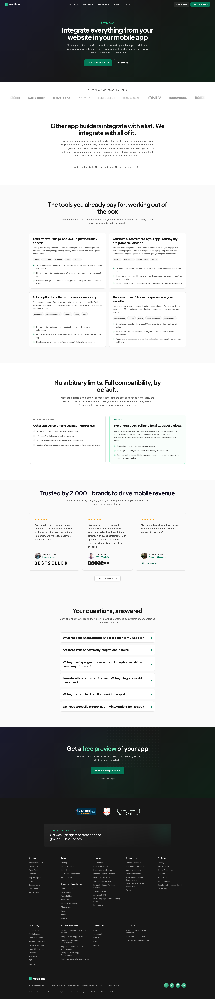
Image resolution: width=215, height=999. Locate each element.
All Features (98, 863)
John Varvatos (67, 888)
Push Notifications (100, 866)
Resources (102, 4)
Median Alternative (133, 874)
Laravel (96, 938)
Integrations (98, 905)
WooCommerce (164, 881)
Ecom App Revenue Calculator (138, 940)
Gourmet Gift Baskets (69, 903)
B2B (30, 960)
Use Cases (33, 889)
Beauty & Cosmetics (37, 941)
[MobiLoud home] (13, 4)
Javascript (97, 934)
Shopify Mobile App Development (75, 936)
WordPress (162, 877)
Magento (161, 874)
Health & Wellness (36, 945)
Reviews (32, 874)
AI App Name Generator (135, 936)
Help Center (66, 870)
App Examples (35, 877)
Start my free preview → (107, 770)
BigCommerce (163, 866)
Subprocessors (113, 985)
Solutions (87, 4)
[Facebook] (172, 985)
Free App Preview (200, 4)
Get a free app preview (98, 62)
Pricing (117, 4)
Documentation (67, 866)
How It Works (34, 892)
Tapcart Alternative (133, 863)
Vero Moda (65, 900)
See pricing (122, 62)
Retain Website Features (103, 870)
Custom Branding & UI (102, 881)
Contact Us (33, 866)
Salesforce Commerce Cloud (170, 885)
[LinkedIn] (178, 985)
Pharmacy (33, 956)
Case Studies (70, 4)
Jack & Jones (66, 892)
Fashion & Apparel (36, 938)
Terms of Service (58, 985)
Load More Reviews (106, 578)
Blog (31, 881)
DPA (102, 985)
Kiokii (63, 911)
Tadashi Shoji (66, 896)
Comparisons (34, 885)
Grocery (32, 953)
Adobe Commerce (165, 870)
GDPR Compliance (89, 985)
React (95, 930)
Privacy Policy (73, 985)
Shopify (161, 863)
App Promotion (99, 891)
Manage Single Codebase (104, 874)
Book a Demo (181, 4)
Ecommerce (34, 930)
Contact (127, 4)
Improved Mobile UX (101, 877)
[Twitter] (166, 985)
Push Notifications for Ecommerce (75, 959)
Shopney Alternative (134, 870)
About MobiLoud (36, 863)
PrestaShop (162, 889)
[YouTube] (183, 985)
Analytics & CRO (100, 895)
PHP (95, 941)
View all (64, 918)
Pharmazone (66, 907)
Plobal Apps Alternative (135, 866)
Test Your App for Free (70, 874)
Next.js (96, 945)
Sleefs (63, 915)
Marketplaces (34, 934)
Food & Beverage (36, 949)
